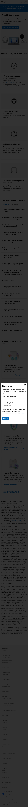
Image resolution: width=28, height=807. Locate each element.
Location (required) (7, 403)
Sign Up (5, 418)
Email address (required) (9, 396)
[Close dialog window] (24, 386)
